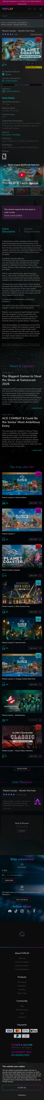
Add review (22, 831)
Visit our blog (22, 900)
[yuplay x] (28, 911)
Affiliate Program (22, 1010)
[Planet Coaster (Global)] (22, 556)
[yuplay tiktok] (16, 911)
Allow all (22, 1088)
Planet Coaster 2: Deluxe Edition (14, 497)
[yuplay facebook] (34, 911)
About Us (22, 958)
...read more (36, 408)
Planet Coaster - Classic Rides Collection (17, 751)
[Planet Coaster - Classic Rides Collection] (22, 736)
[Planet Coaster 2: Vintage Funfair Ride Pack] (22, 665)
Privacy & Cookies (22, 966)
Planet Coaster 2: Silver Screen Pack (16, 606)
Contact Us (22, 1017)
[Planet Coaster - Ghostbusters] (22, 701)
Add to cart (30, 63)
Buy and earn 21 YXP (34, 67)
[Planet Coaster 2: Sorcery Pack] (22, 628)
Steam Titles (22, 993)
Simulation (22, 23)
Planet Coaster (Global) (13, 215)
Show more (22, 769)
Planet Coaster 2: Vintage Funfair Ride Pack (18, 679)
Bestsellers (22, 986)
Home (3, 23)
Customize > (22, 1095)
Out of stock (33, 720)
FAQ (22, 1013)
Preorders (22, 990)
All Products (22, 982)
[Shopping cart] (34, 8)
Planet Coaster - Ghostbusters (13, 715)
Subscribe (9, 880)
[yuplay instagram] (22, 911)
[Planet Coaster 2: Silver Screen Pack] (22, 592)
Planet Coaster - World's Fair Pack (19, 790)
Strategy (16, 134)
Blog (22, 1006)
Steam (8, 74)
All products (11, 23)
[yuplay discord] (9, 911)
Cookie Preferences (22, 969)
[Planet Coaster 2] (22, 519)
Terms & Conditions (17, 875)
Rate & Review (36, 34)
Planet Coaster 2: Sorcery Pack (13, 642)
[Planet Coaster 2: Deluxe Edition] (22, 483)
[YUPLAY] (7, 9)
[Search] (41, 15)
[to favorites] (37, 63)
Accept (15, 875)
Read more (7, 808)
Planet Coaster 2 (8, 534)
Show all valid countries (22, 85)
